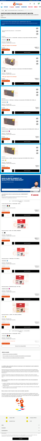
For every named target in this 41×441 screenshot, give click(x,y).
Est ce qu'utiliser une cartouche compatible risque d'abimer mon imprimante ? (17, 355)
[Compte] (34, 3)
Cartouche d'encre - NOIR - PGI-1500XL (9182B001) (11, 230)
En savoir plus (3, 17)
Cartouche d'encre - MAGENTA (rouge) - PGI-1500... (11, 286)
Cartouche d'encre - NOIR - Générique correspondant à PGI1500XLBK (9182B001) (17, 68)
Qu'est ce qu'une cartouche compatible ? (10, 354)
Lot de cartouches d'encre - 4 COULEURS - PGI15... (11, 203)
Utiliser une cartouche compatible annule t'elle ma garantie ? (13, 357)
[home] (6, 10)
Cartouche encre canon (12, 10)
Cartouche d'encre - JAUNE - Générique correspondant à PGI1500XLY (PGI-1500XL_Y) (18, 158)
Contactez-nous (3, 0)
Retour (3, 10)
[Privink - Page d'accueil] (13, 4)
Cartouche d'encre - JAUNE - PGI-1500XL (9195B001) (12, 314)
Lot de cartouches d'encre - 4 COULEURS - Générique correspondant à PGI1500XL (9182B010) (19, 37)
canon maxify (20, 10)
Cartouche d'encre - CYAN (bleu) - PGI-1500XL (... (11, 258)
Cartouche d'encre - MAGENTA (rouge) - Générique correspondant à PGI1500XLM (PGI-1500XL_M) (20, 129)
